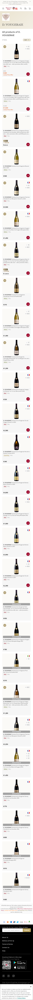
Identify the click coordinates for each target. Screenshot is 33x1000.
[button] (25, 8)
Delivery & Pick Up (8, 941)
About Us (5, 937)
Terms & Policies (7, 944)
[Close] (31, 987)
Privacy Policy (21, 998)
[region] (16, 992)
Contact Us (5, 947)
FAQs (3, 951)
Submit (26, 930)
